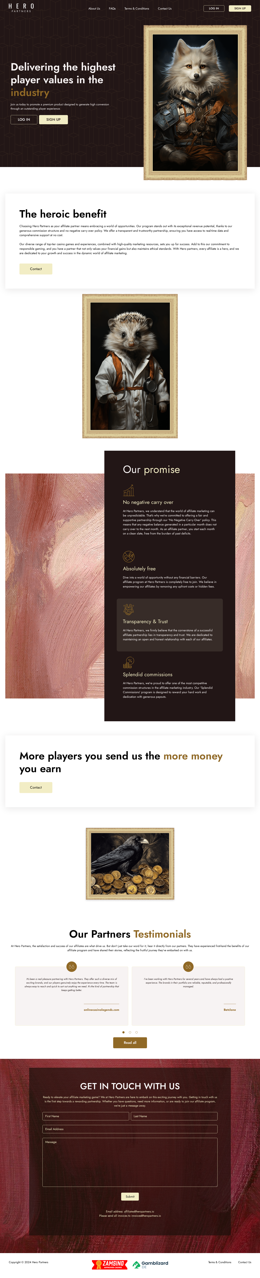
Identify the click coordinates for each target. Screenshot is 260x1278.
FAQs (112, 8)
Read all (130, 1042)
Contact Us (165, 8)
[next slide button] (123, 1032)
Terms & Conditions (137, 8)
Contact (36, 268)
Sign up (240, 8)
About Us (94, 8)
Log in (214, 8)
